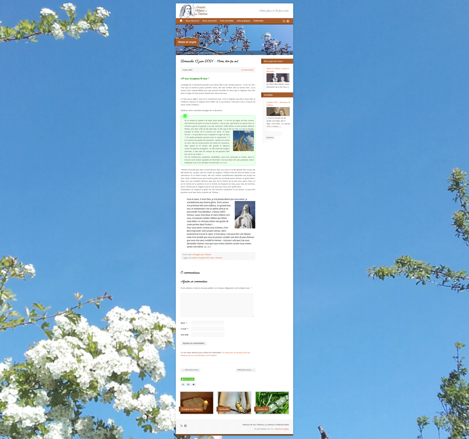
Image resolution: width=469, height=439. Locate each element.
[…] (280, 126)
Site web (184, 335)
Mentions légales (282, 429)
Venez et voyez (189, 53)
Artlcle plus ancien (245, 369)
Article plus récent (190, 369)
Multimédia (258, 21)
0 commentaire (239, 69)
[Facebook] (288, 21)
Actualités (268, 95)
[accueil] (181, 21)
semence (219, 258)
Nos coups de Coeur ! (273, 61)
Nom (184, 323)
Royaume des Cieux (206, 258)
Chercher (269, 137)
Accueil (179, 53)
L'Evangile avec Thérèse (205, 53)
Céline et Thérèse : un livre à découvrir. (277, 69)
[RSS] (284, 21)
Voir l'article (220, 53)
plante (194, 258)
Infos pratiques (243, 21)
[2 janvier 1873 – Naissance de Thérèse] (277, 111)
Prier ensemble (227, 21)
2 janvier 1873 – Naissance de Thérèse (278, 103)
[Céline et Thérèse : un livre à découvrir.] (277, 77)
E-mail (184, 329)
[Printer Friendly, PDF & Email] (187, 379)
